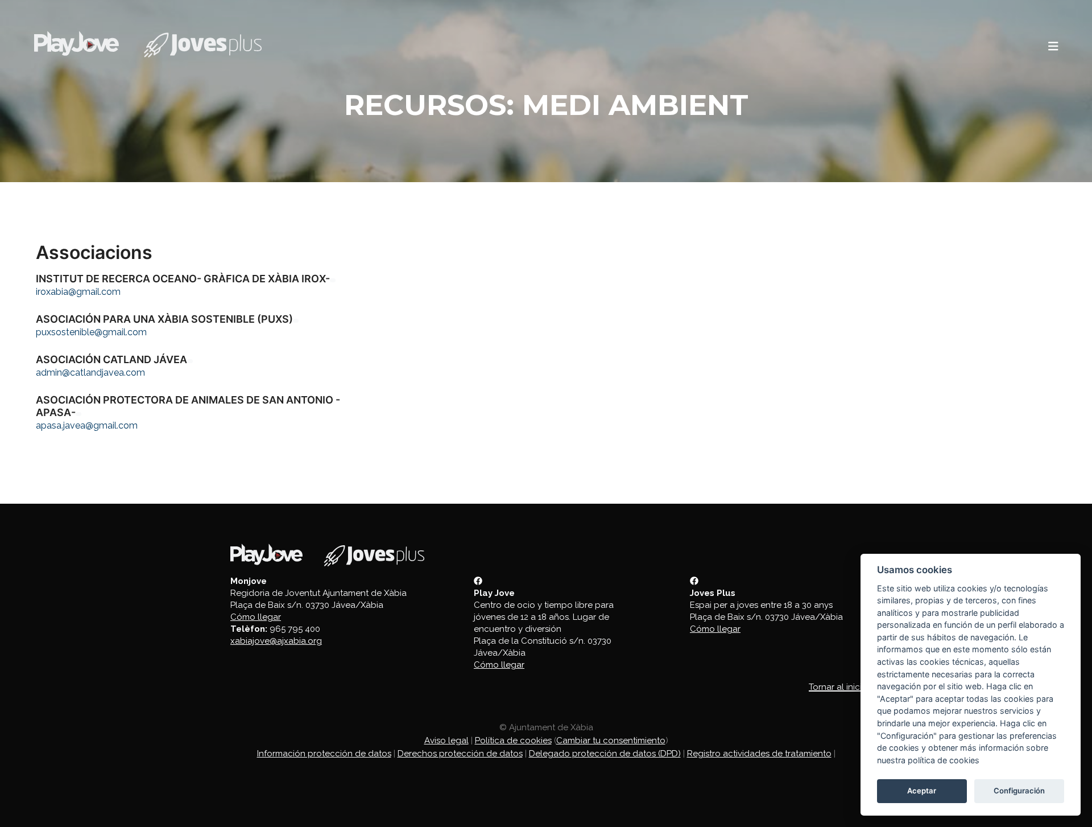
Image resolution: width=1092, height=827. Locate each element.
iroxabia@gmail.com (78, 291)
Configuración (1019, 790)
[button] (1053, 46)
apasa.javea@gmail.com (87, 425)
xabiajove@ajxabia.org (276, 641)
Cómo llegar (255, 617)
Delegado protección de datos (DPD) (605, 753)
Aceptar (921, 790)
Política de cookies (513, 740)
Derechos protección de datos (460, 753)
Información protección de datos (324, 753)
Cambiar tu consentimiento (610, 740)
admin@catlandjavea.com (90, 372)
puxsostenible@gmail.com (91, 332)
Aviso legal (446, 740)
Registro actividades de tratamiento (759, 753)
